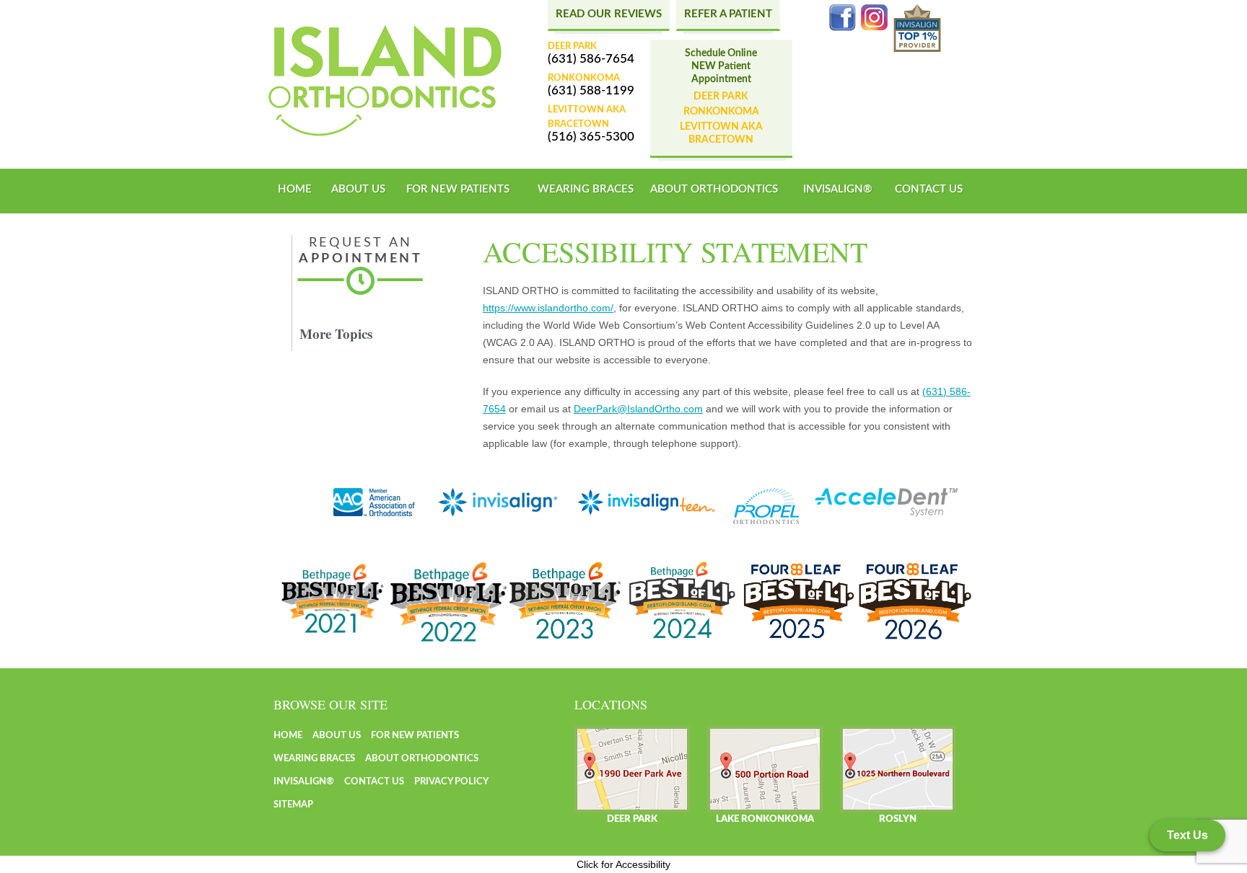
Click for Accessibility (623, 864)
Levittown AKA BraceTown (721, 133)
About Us (358, 189)
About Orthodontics (714, 189)
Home (295, 189)
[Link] (385, 81)
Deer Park (720, 97)
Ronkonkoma (721, 112)
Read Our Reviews (609, 14)
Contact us (929, 189)
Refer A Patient (728, 14)
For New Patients (457, 189)
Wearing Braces (586, 189)
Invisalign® (837, 189)
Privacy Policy (451, 781)
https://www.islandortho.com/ (548, 308)
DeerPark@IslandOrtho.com (638, 409)
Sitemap (293, 805)
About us (336, 735)
